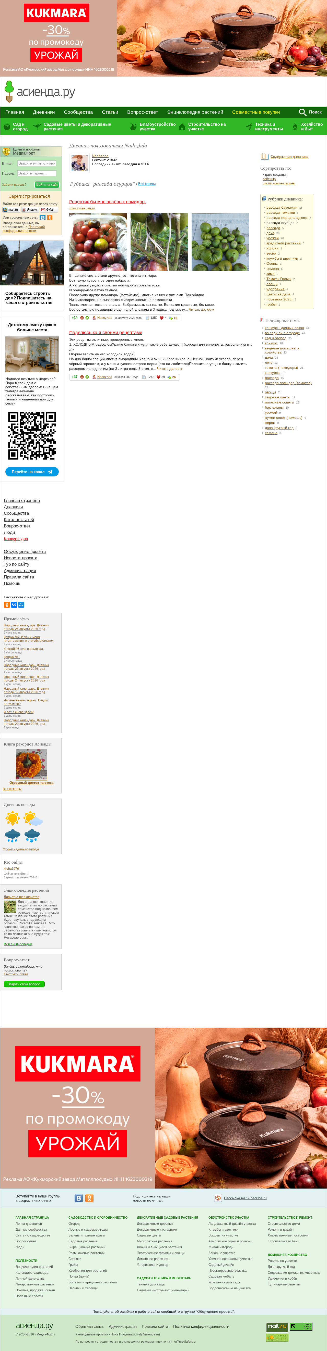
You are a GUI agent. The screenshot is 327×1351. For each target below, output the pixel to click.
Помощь (12, 583)
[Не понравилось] (82, 319)
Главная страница (22, 500)
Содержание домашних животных (294, 1272)
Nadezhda (100, 156)
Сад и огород (20, 126)
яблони (272, 248)
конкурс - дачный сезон (284, 328)
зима (270, 274)
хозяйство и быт (82, 208)
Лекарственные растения (35, 1284)
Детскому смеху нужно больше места (32, 327)
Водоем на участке (223, 1235)
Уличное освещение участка (230, 1259)
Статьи (110, 112)
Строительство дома (284, 1224)
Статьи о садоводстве (33, 1235)
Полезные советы (29, 1296)
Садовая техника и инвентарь (164, 1278)
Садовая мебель (221, 1276)
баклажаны (274, 407)
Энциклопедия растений (195, 112)
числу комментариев (279, 183)
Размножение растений (86, 1253)
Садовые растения (82, 1241)
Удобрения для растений (87, 1270)
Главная (14, 112)
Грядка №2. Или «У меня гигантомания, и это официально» (29, 638)
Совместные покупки (256, 112)
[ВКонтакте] (14, 605)
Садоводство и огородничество (97, 1217)
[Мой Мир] (21, 605)
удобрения (275, 289)
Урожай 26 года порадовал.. (24, 649)
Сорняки (74, 1259)
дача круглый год (279, 428)
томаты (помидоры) (281, 367)
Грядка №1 (12, 657)
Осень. (272, 263)
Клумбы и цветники (223, 1229)
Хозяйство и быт (312, 126)
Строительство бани (283, 1241)
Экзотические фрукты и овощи (160, 1253)
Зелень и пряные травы (86, 1235)
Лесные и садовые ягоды (88, 1229)
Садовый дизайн (221, 1265)
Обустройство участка (228, 1217)
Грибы (73, 1265)
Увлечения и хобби (282, 1278)
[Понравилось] (87, 319)
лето (269, 362)
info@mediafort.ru (183, 1341)
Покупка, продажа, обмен (35, 1290)
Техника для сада (151, 1284)
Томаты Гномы (278, 279)
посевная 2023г (279, 299)
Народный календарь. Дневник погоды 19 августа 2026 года (26, 690)
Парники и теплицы (83, 1288)
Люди (9, 532)
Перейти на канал (28, 472)
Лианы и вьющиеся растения (159, 1247)
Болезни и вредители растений (92, 1282)
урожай (272, 238)
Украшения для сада (224, 1282)
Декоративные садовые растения (167, 1217)
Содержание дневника (289, 157)
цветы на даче (278, 294)
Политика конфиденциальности (201, 1326)
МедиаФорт (45, 1334)
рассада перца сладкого (286, 218)
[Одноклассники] (7, 605)
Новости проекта (20, 557)
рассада (273, 228)
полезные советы (279, 402)
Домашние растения (152, 1259)
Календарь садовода (32, 1272)
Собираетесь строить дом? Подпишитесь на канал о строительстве (28, 298)
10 (175, 318)
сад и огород (275, 338)
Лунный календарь (30, 1278)
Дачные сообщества (31, 1229)
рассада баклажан (281, 207)
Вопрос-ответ (142, 112)
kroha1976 (11, 868)
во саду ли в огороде (282, 333)
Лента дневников (29, 1224)
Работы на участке (282, 1261)
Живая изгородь (220, 1247)
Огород (74, 1224)
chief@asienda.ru (146, 1334)
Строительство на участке (207, 126)
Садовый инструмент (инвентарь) (163, 1290)
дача (270, 233)
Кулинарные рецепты (284, 1284)
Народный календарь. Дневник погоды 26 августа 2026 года (26, 627)
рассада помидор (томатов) (288, 383)
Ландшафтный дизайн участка (232, 1224)
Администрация (20, 570)
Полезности (26, 1260)
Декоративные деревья (155, 1224)
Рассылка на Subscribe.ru (245, 1198)
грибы (271, 304)
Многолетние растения (154, 1241)
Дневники (44, 112)
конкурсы (272, 373)
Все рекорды (12, 789)
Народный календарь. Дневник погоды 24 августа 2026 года (26, 678)
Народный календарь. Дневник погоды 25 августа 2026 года (26, 667)
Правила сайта (19, 577)
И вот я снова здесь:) (19, 712)
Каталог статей (19, 519)
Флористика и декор (152, 1265)
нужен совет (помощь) (283, 417)
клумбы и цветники (282, 258)
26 (174, 377)
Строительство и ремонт (290, 1217)
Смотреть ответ (16, 974)
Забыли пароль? (14, 184)
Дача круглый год (281, 1267)
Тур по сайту (16, 564)
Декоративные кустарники (157, 1229)
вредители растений (283, 243)
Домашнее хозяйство (287, 1255)
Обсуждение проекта (25, 551)
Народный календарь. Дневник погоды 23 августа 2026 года (26, 722)
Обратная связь (89, 1326)
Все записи (147, 184)
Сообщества (78, 112)
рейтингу (269, 179)
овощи (271, 284)
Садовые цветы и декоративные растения (77, 126)
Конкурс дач (16, 538)
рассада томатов (280, 212)
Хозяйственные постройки (288, 1235)
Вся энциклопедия (18, 944)
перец (270, 423)
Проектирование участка (227, 1270)
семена (272, 269)
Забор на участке (221, 1253)
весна (271, 253)
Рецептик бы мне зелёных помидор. (107, 201)
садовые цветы (277, 397)
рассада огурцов (280, 223)
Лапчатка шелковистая (21, 897)
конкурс (271, 343)
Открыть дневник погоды (21, 849)
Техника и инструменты (269, 126)
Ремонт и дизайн (281, 1229)
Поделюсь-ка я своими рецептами (105, 332)
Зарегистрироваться (29, 196)
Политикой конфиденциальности (24, 229)
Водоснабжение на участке (229, 1288)
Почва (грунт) (78, 1276)
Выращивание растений (86, 1247)
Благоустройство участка (158, 126)
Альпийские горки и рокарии (230, 1241)
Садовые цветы (149, 1235)
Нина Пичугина (122, 1334)
